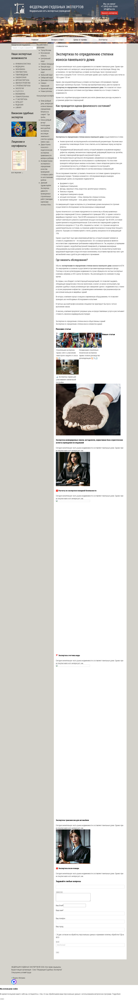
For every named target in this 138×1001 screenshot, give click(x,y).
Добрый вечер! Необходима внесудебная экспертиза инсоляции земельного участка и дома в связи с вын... (47, 131)
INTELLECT (19, 102)
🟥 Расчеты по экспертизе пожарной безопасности (76, 491)
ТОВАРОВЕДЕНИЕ (21, 75)
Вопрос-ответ (58, 40)
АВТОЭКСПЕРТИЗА (22, 80)
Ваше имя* (59, 910)
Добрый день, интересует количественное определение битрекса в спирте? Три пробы (47, 109)
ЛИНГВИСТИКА (21, 72)
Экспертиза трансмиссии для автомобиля (72, 820)
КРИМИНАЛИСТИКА (23, 64)
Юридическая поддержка (20, 45)
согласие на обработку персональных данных (78, 935)
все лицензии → (17, 172)
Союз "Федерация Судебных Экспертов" (47, 970)
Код (61, 892)
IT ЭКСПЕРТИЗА (21, 99)
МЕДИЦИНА (19, 66)
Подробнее (116, 994)
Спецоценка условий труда (21, 972)
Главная (34, 40)
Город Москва (46, 50)
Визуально (58, 892)
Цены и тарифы (80, 40)
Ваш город (59, 926)
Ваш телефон (60, 918)
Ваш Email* (59, 905)
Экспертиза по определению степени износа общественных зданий (80, 321)
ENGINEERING (20, 94)
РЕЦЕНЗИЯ (19, 105)
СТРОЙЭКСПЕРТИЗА (62, 46)
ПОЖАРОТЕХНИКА (22, 96)
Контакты (103, 40)
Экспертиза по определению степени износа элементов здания (79, 324)
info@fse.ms (109, 9)
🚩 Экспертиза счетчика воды (68, 655)
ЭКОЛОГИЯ (19, 88)
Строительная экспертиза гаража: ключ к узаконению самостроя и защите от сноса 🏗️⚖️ (67, 354)
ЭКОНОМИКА (20, 69)
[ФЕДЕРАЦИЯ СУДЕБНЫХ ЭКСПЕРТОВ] (18, 14)
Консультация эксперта (45, 96)
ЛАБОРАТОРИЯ (20, 77)
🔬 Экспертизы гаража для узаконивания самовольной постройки (66, 379)
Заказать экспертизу (109, 13)
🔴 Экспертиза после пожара (67, 868)
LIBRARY (18, 107)
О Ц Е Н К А (19, 91)
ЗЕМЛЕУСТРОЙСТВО (22, 83)
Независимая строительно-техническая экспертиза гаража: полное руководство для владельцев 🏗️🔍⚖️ (89, 354)
